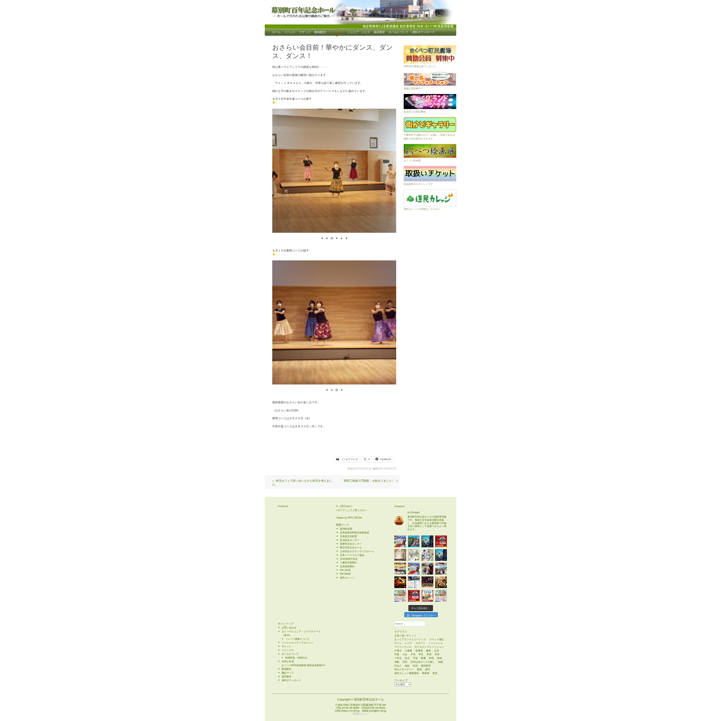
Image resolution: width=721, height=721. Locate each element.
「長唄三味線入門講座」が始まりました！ (369, 480)
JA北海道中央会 (348, 558)
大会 (404, 654)
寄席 (437, 654)
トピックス (337, 32)
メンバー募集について (297, 639)
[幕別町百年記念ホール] (360, 11)
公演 (436, 650)
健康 (428, 650)
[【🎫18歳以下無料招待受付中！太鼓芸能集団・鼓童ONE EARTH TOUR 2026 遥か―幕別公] (441, 582)
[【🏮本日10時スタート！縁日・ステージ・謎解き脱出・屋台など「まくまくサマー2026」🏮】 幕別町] (400, 596)
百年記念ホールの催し (422, 661)
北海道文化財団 (348, 536)
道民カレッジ (347, 577)
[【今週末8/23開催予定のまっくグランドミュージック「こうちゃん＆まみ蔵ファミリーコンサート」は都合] (441, 541)
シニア (408, 643)
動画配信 (320, 32)
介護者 (408, 650)
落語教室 (379, 32)
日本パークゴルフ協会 (352, 555)
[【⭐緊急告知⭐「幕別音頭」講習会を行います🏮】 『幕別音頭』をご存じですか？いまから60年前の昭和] (400, 582)
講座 (419, 669)
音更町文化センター (351, 543)
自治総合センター (349, 540)
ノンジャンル (435, 643)
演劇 (396, 661)
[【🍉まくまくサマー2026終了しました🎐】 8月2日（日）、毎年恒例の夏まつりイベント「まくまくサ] (441, 569)
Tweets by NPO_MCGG (349, 517)
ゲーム (398, 643)
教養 (423, 658)
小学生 (398, 658)
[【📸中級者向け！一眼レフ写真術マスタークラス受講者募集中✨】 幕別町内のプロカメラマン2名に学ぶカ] (414, 582)
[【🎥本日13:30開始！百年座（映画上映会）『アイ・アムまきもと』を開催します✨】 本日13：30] (427, 541)
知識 (440, 661)
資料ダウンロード (423, 32)
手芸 (415, 658)
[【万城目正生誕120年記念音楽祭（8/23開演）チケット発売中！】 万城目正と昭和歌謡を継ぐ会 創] (414, 569)
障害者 (425, 673)
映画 (439, 658)
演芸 (404, 661)
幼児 (407, 658)
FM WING (345, 573)
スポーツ (420, 643)
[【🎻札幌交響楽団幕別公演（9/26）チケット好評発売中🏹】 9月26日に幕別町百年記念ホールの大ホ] (427, 582)
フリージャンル (402, 646)
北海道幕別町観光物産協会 (354, 532)
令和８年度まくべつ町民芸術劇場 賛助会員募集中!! (303, 663)
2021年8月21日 (362, 468)
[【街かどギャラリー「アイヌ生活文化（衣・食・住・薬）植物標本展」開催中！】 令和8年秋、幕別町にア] (400, 555)
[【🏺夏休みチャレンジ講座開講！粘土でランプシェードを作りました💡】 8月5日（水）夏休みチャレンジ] (427, 569)
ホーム (276, 32)
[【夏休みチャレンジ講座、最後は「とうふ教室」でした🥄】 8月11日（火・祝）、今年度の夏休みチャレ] (427, 555)
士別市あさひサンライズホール (357, 551)
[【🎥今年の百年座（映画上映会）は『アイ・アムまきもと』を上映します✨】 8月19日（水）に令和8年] (441, 555)
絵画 (415, 665)
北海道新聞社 (347, 566)
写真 (396, 654)
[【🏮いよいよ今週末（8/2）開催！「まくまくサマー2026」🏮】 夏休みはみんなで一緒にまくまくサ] (441, 596)
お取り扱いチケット (405, 635)
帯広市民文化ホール (351, 547)
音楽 (434, 673)
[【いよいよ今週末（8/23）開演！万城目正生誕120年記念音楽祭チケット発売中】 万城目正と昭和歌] (400, 541)
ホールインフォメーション (429, 646)
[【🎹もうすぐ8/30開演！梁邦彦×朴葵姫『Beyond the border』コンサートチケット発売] (414, 541)
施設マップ (288, 672)
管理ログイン (360, 714)
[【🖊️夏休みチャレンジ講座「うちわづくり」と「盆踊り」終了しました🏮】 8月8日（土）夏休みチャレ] (400, 569)
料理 (431, 658)
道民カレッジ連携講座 (406, 673)
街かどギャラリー (404, 669)
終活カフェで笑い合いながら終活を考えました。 (302, 482)
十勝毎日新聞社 (348, 562)
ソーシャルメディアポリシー (297, 642)
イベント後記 (436, 639)
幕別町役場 (346, 528)
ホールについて (398, 32)
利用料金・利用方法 (296, 657)
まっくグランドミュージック (410, 639)
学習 (429, 654)
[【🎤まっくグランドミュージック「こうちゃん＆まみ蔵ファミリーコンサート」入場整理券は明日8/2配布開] (414, 596)
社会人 (398, 665)
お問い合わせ (289, 627)
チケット (305, 32)
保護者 (419, 650)
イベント (290, 32)
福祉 (407, 665)
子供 (412, 654)
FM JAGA (345, 570)
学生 (421, 654)
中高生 (398, 650)
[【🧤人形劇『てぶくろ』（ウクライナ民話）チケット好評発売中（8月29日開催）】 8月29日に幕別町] (427, 596)
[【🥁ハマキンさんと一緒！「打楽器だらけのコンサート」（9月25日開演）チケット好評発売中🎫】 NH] (414, 555)
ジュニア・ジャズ (358, 32)
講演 (427, 669)
